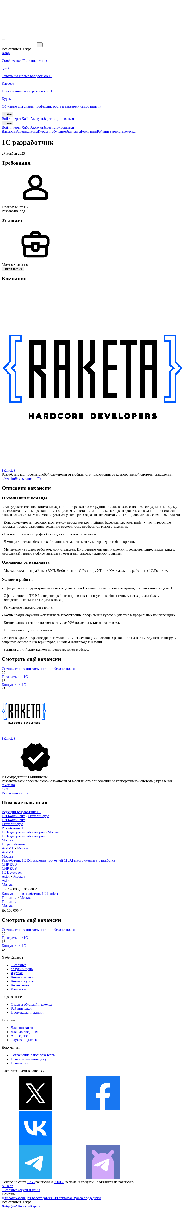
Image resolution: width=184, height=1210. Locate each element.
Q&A (14, 1206)
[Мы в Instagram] (102, 1143)
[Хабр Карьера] (19, 44)
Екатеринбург (38, 816)
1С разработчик (14, 844)
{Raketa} (8, 470)
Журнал (130, 131)
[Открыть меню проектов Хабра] (3, 39)
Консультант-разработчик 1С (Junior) (30, 893)
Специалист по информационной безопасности (38, 668)
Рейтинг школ (21, 1008)
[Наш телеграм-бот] (102, 1178)
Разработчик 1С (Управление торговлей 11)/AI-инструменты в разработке (58, 860)
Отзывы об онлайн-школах (31, 1004)
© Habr (7, 1186)
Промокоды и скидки (27, 1012)
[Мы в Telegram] (35, 1178)
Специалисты (27, 131)
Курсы (35, 1206)
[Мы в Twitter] (35, 1109)
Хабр (6, 1206)
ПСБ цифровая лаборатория (23, 832)
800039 (59, 1182)
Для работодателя (24, 1032)
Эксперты (73, 131)
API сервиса (20, 1036)
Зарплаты (117, 131)
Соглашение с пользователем (33, 1055)
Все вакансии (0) (28, 478)
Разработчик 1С (14, 828)
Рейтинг (103, 131)
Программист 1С (15, 676)
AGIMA (8, 848)
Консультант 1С (14, 685)
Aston (6, 876)
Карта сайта (20, 985)
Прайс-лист (19, 1063)
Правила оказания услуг (29, 1059)
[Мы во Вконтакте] (35, 1143)
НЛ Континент (13, 816)
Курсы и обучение (52, 131)
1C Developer (12, 872)
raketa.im (8, 478)
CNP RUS (9, 864)
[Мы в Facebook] (102, 1109)
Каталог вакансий (24, 977)
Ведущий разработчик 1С (21, 812)
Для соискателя (22, 1028)
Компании (89, 131)
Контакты (18, 989)
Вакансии (9, 131)
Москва (53, 832)
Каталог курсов (23, 981)
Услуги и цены (22, 969)
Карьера (24, 1206)
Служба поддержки (26, 1040)
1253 (31, 1182)
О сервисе (18, 965)
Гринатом (9, 897)
